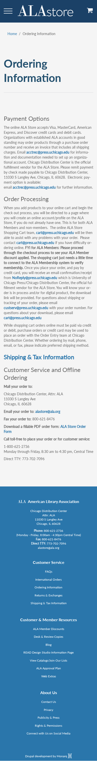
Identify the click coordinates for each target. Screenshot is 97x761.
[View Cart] (90, 12)
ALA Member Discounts (48, 629)
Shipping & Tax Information (39, 356)
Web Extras (48, 676)
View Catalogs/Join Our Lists (48, 660)
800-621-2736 (53, 531)
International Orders (48, 579)
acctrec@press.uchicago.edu (47, 152)
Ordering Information (48, 587)
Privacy (48, 710)
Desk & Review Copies (48, 637)
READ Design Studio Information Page (48, 652)
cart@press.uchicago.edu (55, 232)
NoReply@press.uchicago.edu (34, 278)
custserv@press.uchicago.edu (26, 308)
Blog (48, 645)
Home (12, 34)
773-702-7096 (56, 543)
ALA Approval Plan (48, 668)
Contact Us (48, 702)
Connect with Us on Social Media (48, 733)
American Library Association (53, 501)
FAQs (48, 571)
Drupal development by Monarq (46, 756)
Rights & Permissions (48, 725)
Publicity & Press (48, 717)
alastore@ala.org (47, 411)
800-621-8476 (51, 539)
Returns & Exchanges (48, 595)
